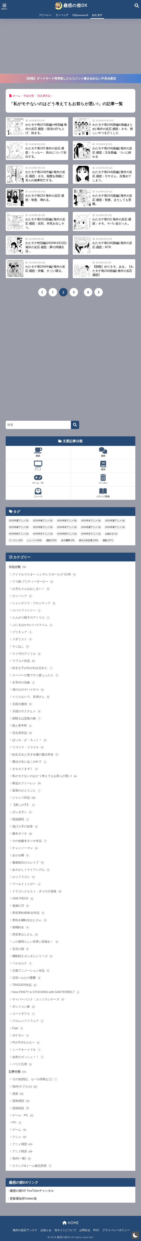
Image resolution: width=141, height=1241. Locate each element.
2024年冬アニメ (67, 527)
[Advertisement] (70, 46)
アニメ (38, 469)
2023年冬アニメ (91, 520)
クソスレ (103, 482)
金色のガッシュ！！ (27, 1056)
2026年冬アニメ (91, 533)
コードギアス (23, 1013)
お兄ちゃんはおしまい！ (30, 588)
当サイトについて (65, 1230)
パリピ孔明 (22, 1064)
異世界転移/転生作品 (28, 912)
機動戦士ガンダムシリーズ (32, 956)
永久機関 (68, 540)
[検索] (75, 425)
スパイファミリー (26, 610)
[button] (135, 1235)
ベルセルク (21, 963)
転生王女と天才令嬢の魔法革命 (35, 754)
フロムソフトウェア (27, 1020)
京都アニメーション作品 (30, 970)
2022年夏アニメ (18, 520)
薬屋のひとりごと (26, 790)
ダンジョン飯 (23, 1006)
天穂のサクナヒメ (26, 711)
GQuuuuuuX (80, 15)
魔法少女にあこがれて (29, 761)
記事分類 (17, 1071)
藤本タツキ (22, 833)
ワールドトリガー (26, 884)
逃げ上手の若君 (24, 826)
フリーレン (45, 15)
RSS (96, 1230)
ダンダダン (22, 812)
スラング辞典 (103, 496)
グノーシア (62, 15)
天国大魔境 (22, 704)
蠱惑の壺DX (74, 5)
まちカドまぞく (24, 768)
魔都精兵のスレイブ (28, 862)
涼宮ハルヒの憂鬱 (26, 977)
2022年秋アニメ (67, 520)
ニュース (38, 496)
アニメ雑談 (22, 1151)
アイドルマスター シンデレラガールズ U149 (43, 574)
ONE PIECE (22, 898)
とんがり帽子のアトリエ (30, 617)
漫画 (103, 469)
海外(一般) (21, 1158)
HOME (73, 1222)
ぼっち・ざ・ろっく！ (29, 740)
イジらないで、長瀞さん (30, 696)
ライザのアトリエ (26, 653)
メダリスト (21, 639)
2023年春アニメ (18, 527)
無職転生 (20, 927)
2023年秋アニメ (43, 527)
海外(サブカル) (24, 1086)
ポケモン (20, 1035)
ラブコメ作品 (23, 660)
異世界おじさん (25, 934)
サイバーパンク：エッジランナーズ (38, 999)
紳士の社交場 (88, 540)
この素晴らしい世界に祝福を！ (35, 941)
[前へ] (42, 292)
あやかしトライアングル (30, 869)
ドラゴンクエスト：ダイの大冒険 (36, 891)
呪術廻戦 (20, 819)
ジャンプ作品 (23, 797)
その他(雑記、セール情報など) (34, 1079)
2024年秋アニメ (18, 533)
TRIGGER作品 (24, 984)
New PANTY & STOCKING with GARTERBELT (45, 992)
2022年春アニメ (43, 520)
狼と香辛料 (21, 725)
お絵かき (111, 533)
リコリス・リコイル (27, 747)
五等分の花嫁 (23, 682)
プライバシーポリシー (116, 1230)
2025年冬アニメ (43, 533)
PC (16, 1122)
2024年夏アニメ (91, 527)
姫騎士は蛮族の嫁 (26, 718)
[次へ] (98, 292)
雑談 (38, 455)
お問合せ (84, 1230)
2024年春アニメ (115, 527)
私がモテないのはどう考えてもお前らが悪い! (44, 776)
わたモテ (97, 15)
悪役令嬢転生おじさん (29, 920)
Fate (17, 1028)
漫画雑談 (20, 1108)
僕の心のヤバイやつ (28, 689)
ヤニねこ (20, 646)
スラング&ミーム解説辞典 (31, 1165)
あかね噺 (20, 855)
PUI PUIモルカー (25, 1042)
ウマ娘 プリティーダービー (32, 581)
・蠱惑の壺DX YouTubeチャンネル (30, 1190)
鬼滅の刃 (20, 905)
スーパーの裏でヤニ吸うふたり (35, 675)
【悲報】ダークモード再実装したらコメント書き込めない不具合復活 (70, 78)
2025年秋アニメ (67, 533)
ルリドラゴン (23, 876)
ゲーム (19, 1129)
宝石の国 (20, 948)
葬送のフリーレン (26, 783)
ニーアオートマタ (26, 1049)
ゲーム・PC (38, 482)
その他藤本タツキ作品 (29, 840)
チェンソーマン (24, 848)
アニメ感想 (22, 1144)
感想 (103, 455)
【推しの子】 (23, 804)
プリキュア (21, 632)
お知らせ (45, 1230)
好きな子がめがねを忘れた (31, 667)
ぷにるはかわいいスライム (32, 624)
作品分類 (17, 566)
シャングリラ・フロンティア (33, 603)
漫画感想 (20, 1100)
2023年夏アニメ (115, 520)
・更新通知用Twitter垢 (22, 1198)
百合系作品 (22, 732)
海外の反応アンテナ (25, 1230)
